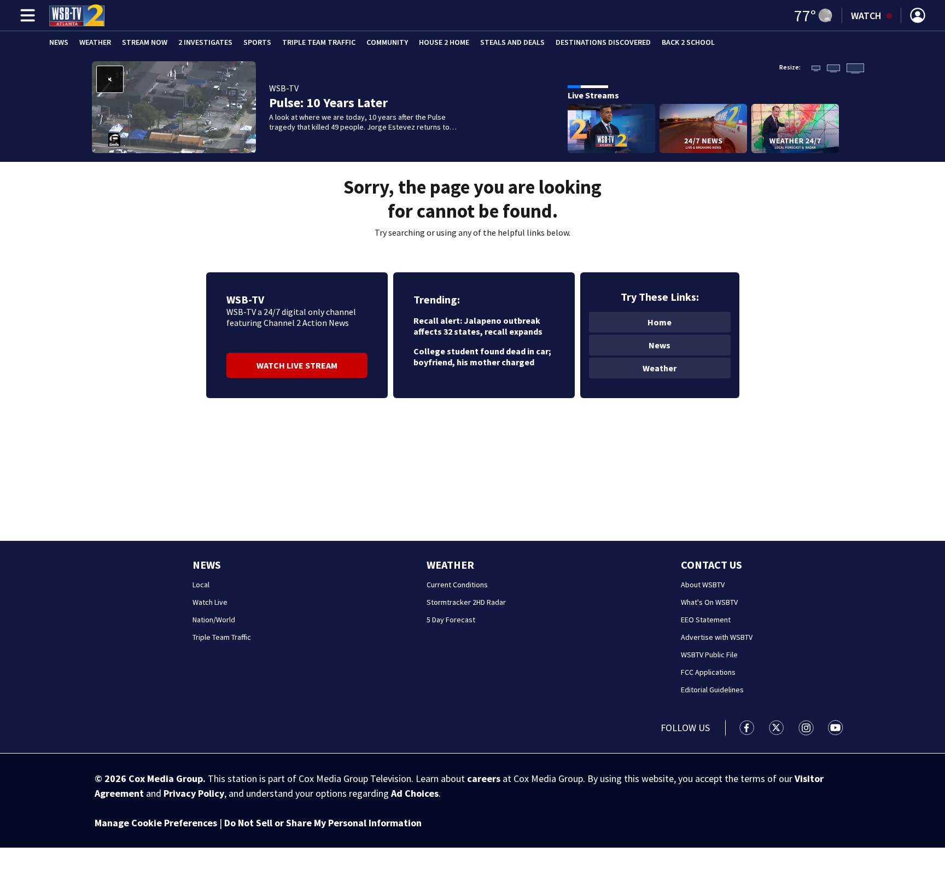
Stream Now (144, 42)
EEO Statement (706, 620)
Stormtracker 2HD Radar (466, 602)
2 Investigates (205, 42)
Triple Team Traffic (318, 42)
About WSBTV (703, 585)
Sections (25, 15)
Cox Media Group (166, 778)
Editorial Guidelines (712, 690)
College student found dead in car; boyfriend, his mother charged (482, 356)
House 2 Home (444, 42)
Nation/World (213, 620)
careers (483, 778)
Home (660, 322)
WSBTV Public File (709, 655)
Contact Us (711, 564)
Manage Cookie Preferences (156, 822)
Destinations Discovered (603, 42)
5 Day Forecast (451, 620)
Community (387, 42)
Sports (257, 42)
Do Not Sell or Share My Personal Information (323, 822)
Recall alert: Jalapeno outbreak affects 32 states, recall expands (477, 326)
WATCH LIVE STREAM (296, 365)
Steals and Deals (512, 42)
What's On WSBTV (709, 602)
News (58, 42)
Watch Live (210, 602)
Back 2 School (688, 42)
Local (200, 585)
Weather (95, 42)
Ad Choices (415, 793)
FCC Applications (708, 672)
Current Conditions (457, 585)
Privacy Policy (194, 793)
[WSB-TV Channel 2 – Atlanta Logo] (76, 15)
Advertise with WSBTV (716, 637)
